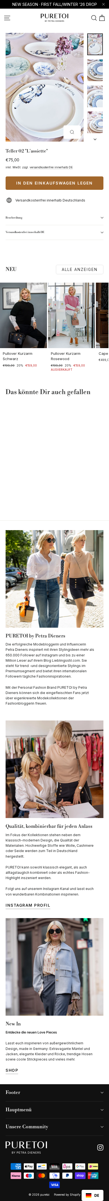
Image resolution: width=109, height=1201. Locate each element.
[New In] (54, 967)
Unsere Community (27, 1127)
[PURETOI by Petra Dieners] (54, 579)
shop (12, 1070)
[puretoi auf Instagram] (100, 1147)
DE (96, 1195)
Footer (13, 1093)
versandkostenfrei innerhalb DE (51, 167)
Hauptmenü (19, 1110)
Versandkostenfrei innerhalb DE (25, 232)
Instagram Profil (28, 905)
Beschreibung (14, 217)
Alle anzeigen (80, 269)
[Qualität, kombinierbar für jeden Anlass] (54, 769)
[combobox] (92, 1195)
